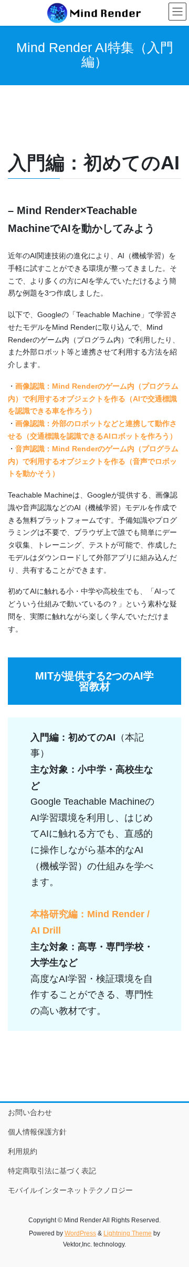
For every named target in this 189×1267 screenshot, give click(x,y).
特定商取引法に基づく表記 (52, 1171)
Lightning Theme (127, 1233)
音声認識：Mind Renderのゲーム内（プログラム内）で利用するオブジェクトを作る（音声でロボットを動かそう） (93, 461)
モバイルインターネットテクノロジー (70, 1190)
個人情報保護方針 (37, 1132)
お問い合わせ (30, 1112)
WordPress (80, 1233)
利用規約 (22, 1151)
